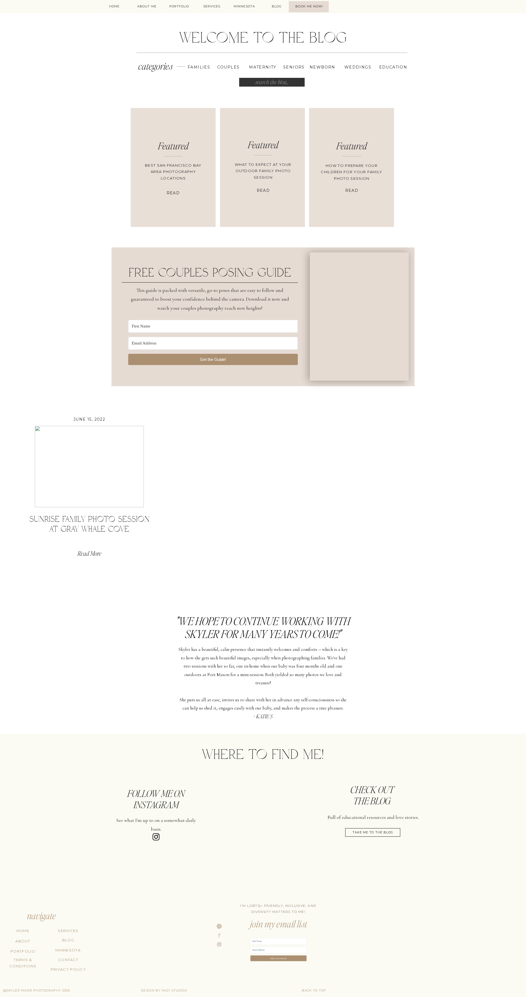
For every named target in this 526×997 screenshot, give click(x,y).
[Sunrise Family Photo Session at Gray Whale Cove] (89, 466)
